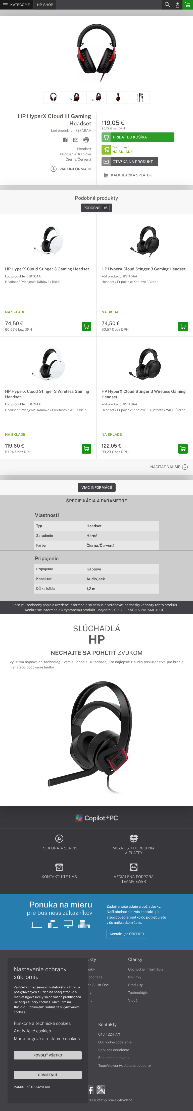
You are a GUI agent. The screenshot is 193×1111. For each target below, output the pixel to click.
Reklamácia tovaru (113, 1058)
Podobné (95, 208)
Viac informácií (96, 488)
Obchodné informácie (145, 969)
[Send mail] (76, 140)
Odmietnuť (48, 1075)
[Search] (167, 5)
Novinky (134, 977)
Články (135, 959)
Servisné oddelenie (113, 1050)
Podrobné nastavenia (32, 1087)
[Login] (177, 5)
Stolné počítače (90, 977)
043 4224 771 (109, 1034)
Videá (132, 1000)
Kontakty (107, 1024)
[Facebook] (89, 1089)
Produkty (135, 985)
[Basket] (187, 5)
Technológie (138, 993)
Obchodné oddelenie (115, 1042)
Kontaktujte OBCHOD (127, 934)
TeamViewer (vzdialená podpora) (124, 1066)
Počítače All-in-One (93, 985)
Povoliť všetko (47, 1055)
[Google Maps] (100, 1089)
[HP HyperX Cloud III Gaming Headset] (96, 53)
